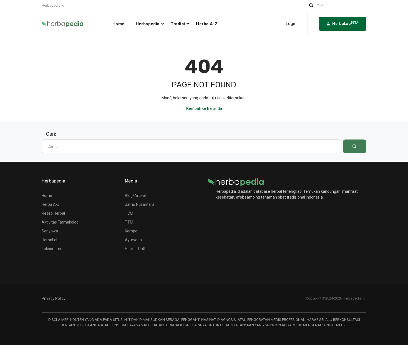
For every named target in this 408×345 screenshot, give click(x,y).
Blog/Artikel (135, 195)
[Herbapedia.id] (236, 181)
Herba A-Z (207, 23)
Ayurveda (133, 240)
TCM (129, 213)
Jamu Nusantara (139, 204)
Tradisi (178, 23)
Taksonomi (51, 249)
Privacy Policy (54, 298)
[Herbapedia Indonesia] (71, 24)
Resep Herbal (53, 213)
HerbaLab (50, 240)
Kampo (131, 231)
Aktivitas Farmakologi (60, 222)
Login (291, 24)
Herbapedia (148, 23)
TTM (129, 222)
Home (118, 23)
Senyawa (50, 231)
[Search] (354, 146)
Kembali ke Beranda (204, 108)
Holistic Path (136, 249)
